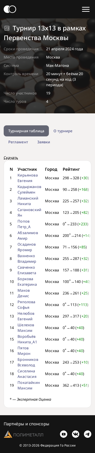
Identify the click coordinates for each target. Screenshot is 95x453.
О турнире (62, 130)
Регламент (18, 141)
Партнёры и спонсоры (26, 424)
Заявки (43, 141)
